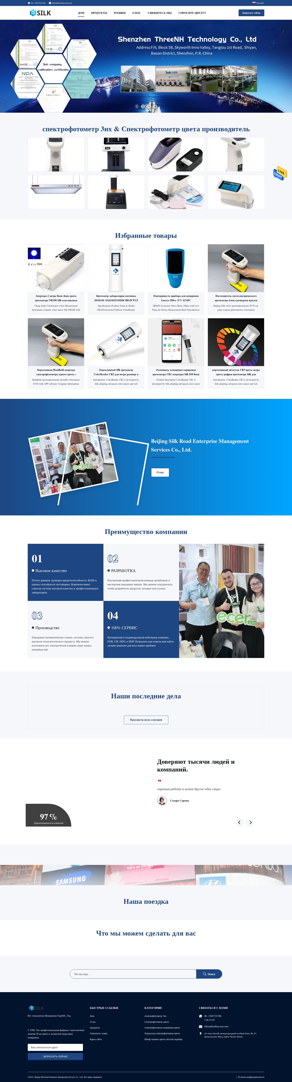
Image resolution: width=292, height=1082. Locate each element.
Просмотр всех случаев (146, 719)
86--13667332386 (212, 1015)
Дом (81, 13)
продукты (95, 1027)
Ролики (120, 13)
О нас (136, 13)
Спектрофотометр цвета (156, 1021)
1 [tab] (137, 106)
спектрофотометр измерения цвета (162, 1027)
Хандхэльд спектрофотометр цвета (162, 1033)
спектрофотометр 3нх (155, 1015)
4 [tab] (155, 106)
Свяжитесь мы (160, 13)
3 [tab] (149, 106)
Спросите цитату (192, 13)
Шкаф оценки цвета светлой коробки (163, 1039)
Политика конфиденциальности (251, 1077)
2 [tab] (143, 106)
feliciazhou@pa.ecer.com (62, 3)
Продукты (99, 13)
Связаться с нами (98, 1033)
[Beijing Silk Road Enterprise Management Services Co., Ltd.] (41, 12)
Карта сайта (96, 1039)
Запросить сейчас (251, 13)
